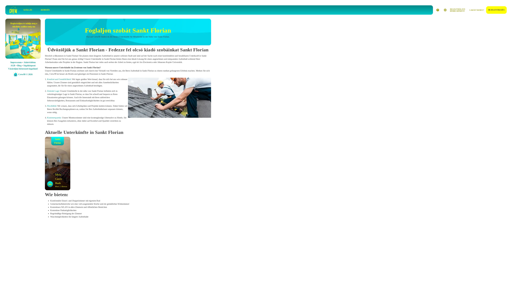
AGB (13, 65)
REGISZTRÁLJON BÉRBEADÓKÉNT (457, 10)
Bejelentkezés (496, 10)
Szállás (27, 10)
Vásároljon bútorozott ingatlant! (23, 69)
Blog (19, 65)
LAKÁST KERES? (476, 10)
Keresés (45, 10)
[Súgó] (437, 10)
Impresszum (16, 62)
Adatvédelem (30, 62)
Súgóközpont (29, 65)
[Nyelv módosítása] (445, 10)
